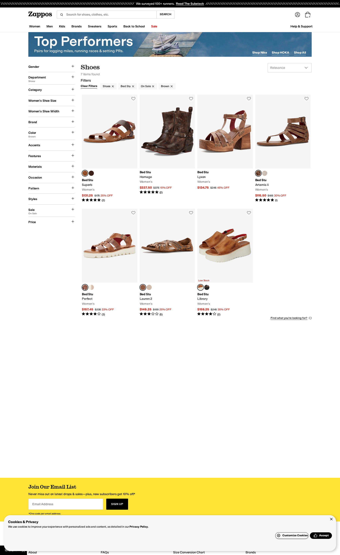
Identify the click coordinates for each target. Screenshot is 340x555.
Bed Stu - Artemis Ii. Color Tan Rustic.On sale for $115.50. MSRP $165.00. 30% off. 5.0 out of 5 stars (283, 148)
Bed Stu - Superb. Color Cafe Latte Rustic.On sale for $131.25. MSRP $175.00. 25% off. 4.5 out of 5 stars (109, 148)
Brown (165, 86)
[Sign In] (297, 15)
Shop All (300, 52)
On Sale (146, 86)
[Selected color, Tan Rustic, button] (258, 173)
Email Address (42, 504)
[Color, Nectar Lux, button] (264, 173)
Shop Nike (259, 52)
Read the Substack (190, 4)
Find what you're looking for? (289, 318)
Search (165, 14)
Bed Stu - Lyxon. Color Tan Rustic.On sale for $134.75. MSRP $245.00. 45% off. (225, 148)
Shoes (106, 86)
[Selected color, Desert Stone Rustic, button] (143, 287)
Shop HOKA (280, 52)
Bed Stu (126, 86)
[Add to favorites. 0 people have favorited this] (133, 98)
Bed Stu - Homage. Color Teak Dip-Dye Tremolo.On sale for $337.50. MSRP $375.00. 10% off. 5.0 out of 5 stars (167, 148)
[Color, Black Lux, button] (91, 173)
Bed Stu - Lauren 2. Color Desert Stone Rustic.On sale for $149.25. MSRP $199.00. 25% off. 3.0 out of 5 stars (167, 263)
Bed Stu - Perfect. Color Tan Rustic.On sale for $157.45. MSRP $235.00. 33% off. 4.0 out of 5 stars (109, 263)
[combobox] (106, 15)
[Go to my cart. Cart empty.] (308, 15)
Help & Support (301, 26)
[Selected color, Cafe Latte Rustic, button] (85, 173)
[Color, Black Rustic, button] (207, 287)
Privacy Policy (138, 526)
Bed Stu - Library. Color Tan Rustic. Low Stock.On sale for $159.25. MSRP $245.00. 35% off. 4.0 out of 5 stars (225, 263)
